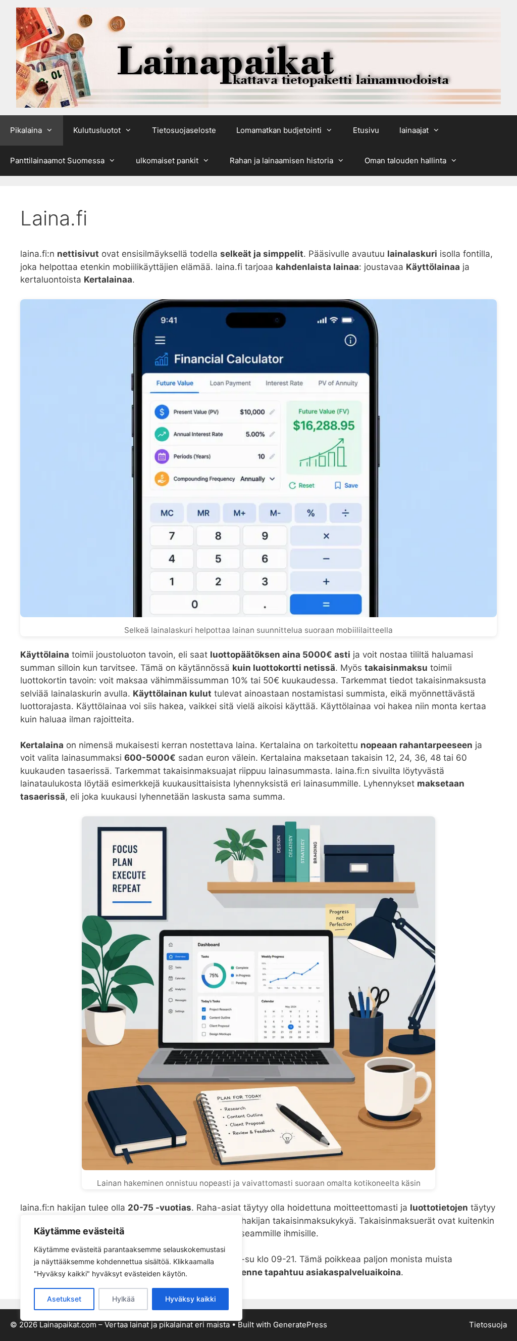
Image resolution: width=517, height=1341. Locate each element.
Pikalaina (26, 130)
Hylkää (123, 1298)
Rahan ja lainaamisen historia (281, 160)
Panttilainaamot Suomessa (57, 160)
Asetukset (64, 1298)
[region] (131, 1268)
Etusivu (366, 130)
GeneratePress (300, 1324)
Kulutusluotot (97, 130)
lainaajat (414, 130)
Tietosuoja (488, 1324)
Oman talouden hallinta (405, 160)
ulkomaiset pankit (167, 160)
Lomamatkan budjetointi (279, 130)
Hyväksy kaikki (190, 1298)
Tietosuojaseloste (184, 130)
